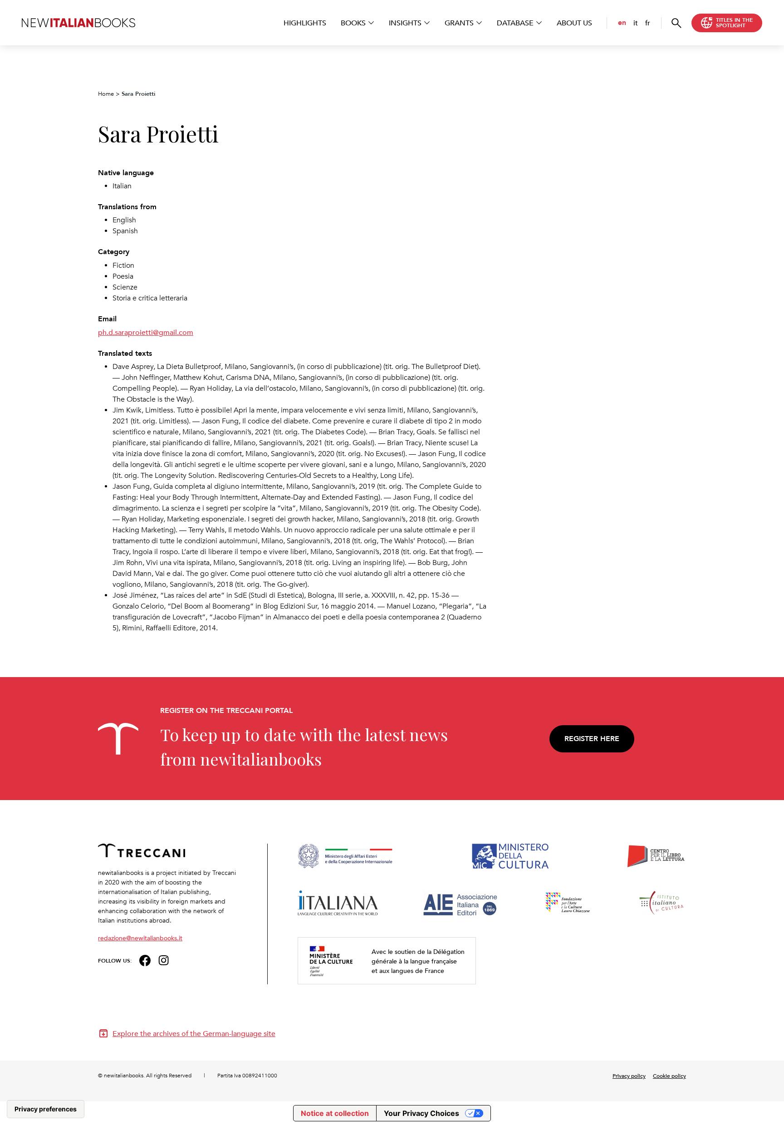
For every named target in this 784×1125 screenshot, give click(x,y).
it (635, 23)
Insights (405, 22)
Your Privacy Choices (421, 1113)
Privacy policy (629, 1075)
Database (515, 22)
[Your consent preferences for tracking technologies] (45, 1109)
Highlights (305, 23)
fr (647, 23)
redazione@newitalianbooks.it (140, 938)
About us (574, 23)
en (622, 22)
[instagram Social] (164, 959)
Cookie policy (669, 1075)
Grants (459, 22)
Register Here (591, 738)
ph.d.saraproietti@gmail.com (145, 332)
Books (353, 22)
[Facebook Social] (145, 959)
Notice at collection (335, 1113)
